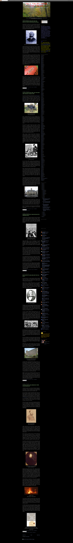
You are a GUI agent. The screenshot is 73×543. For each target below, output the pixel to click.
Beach (42, 63)
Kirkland (42, 120)
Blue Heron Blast (44, 235)
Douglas (42, 84)
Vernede (42, 167)
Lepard (42, 123)
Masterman (42, 133)
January (44, 215)
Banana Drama (44, 317)
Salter (42, 155)
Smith (42, 158)
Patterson (42, 143)
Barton (42, 61)
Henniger (42, 105)
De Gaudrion (42, 81)
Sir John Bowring (25, 397)
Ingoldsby (42, 111)
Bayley (26, 271)
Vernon (42, 168)
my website (46, 51)
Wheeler (42, 175)
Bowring (26, 532)
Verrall (42, 169)
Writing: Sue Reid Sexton (45, 322)
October (44, 192)
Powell (42, 146)
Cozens (42, 76)
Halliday (42, 99)
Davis (42, 80)
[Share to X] (24, 209)
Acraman (42, 55)
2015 (42, 183)
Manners (42, 127)
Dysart (42, 85)
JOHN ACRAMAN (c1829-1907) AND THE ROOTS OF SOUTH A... (46, 200)
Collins (42, 74)
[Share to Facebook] (25, 209)
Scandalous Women (44, 304)
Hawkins (42, 103)
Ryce (41, 153)
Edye (41, 87)
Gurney (42, 98)
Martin (42, 130)
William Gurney (24, 98)
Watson (42, 172)
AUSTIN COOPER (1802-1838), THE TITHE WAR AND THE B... (46, 202)
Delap (42, 83)
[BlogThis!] (23, 209)
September (44, 193)
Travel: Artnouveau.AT (45, 308)
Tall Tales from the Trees (36, 5)
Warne (42, 170)
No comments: (35, 269)
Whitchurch (42, 176)
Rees (41, 149)
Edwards (42, 86)
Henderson (42, 104)
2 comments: (35, 530)
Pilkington (42, 144)
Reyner (42, 151)
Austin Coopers (37, 95)
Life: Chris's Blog (44, 282)
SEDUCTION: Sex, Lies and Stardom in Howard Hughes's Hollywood (45, 306)
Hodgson (42, 107)
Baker (42, 59)
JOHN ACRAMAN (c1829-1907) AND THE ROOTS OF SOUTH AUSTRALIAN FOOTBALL (31, 22)
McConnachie (42, 134)
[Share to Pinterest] (26, 209)
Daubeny (42, 79)
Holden (42, 109)
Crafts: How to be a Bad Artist (46, 237)
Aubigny (42, 58)
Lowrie (42, 124)
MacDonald (42, 125)
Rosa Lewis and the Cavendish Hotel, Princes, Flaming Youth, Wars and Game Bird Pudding (45, 293)
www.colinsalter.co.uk (39, 18)
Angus (42, 57)
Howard (42, 110)
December (44, 190)
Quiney (42, 147)
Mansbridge (42, 128)
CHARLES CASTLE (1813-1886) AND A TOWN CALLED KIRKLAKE (31, 385)
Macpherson (42, 126)
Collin (41, 73)
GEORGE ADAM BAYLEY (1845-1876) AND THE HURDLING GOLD (31, 215)
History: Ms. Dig (44, 277)
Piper (41, 145)
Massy (42, 132)
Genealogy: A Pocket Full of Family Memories (45, 245)
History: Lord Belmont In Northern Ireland (45, 275)
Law (41, 122)
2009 (42, 216)
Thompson (34, 532)
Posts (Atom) (27, 536)
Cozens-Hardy (43, 77)
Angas (42, 56)
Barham (42, 60)
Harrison (42, 100)
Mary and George (44, 249)
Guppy (42, 97)
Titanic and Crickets (44, 272)
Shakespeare (42, 156)
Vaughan (42, 166)
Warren (42, 171)
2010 (42, 189)
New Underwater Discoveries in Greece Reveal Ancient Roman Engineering (45, 266)
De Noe (42, 82)
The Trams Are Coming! (44, 233)
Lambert (42, 121)
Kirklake (31, 532)
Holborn (42, 108)
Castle (28, 532)
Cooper (26, 210)
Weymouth (42, 174)
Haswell (42, 102)
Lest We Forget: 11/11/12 (45, 252)
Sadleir (42, 154)
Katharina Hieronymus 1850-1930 (46, 261)
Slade (42, 157)
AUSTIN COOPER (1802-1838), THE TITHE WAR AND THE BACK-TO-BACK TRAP (31, 93)
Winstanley (42, 179)
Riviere (42, 152)
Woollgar (42, 180)
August (44, 194)
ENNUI (43, 285)
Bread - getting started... (44, 283)
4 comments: (35, 379)
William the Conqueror (44, 178)
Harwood (42, 101)
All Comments (44, 22)
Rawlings (42, 148)
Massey (42, 131)
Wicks (42, 177)
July (43, 195)
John (38, 97)
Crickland (42, 78)
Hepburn (42, 106)
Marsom (42, 129)
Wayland (28, 210)
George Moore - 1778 (44, 302)
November (44, 191)
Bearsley (42, 64)
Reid (41, 150)
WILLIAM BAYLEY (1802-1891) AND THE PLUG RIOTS (31, 276)
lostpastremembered (44, 291)
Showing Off (43, 323)
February (44, 214)
